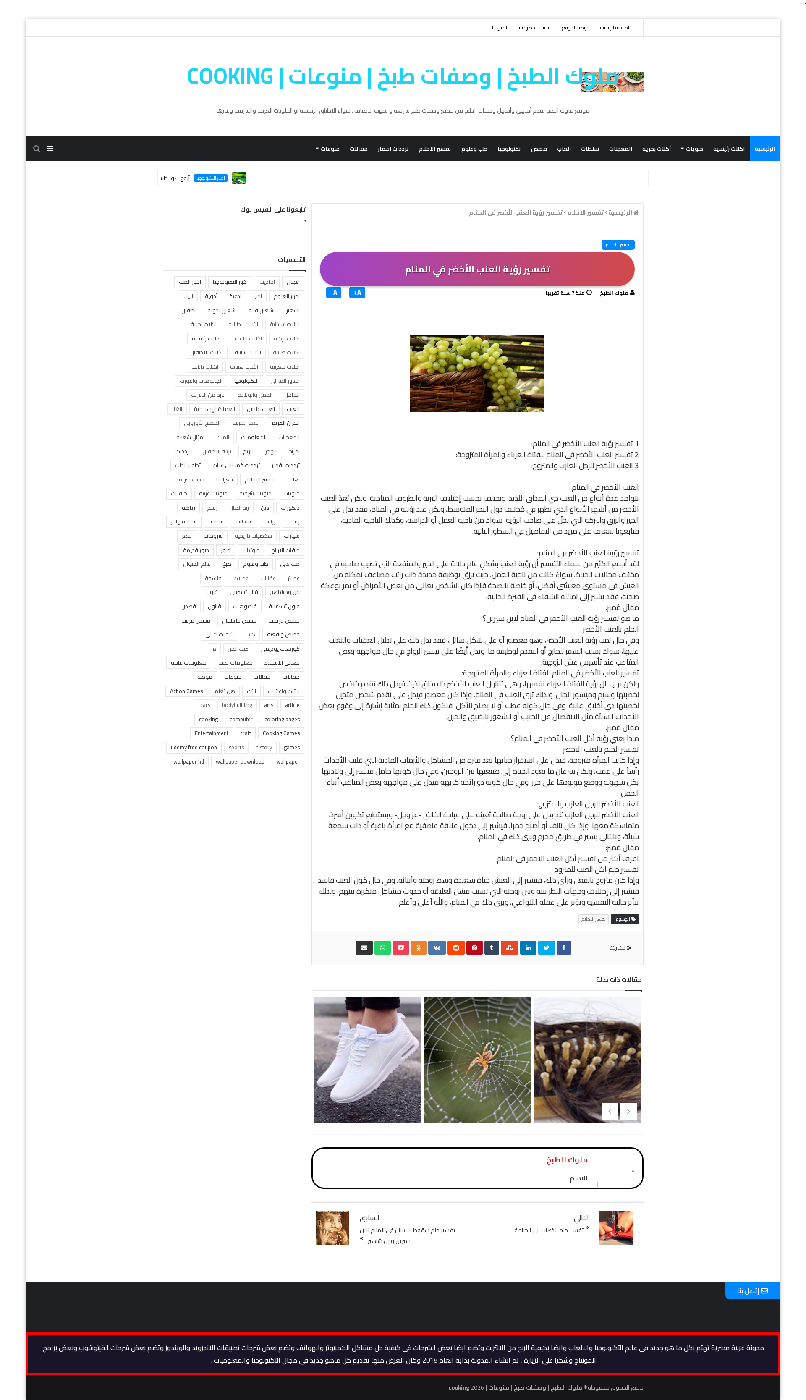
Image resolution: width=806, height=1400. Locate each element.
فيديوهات (245, 606)
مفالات (291, 677)
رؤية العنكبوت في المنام (476, 1068)
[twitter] (546, 948)
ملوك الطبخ (614, 293)
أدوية (211, 296)
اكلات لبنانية (248, 352)
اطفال (188, 310)
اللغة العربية (246, 423)
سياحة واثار (184, 521)
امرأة (294, 451)
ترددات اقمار (393, 148)
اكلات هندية (244, 366)
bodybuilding (237, 705)
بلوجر (271, 451)
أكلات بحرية (656, 148)
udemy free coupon (194, 747)
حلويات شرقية (255, 493)
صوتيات (251, 550)
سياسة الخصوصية (535, 27)
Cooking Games (281, 733)
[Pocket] (401, 948)
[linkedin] (528, 948)
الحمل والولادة (255, 395)
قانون (214, 606)
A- (333, 292)
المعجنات (620, 148)
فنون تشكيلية (284, 606)
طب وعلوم (474, 148)
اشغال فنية (262, 310)
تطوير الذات (188, 465)
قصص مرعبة (195, 620)
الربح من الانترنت (208, 395)
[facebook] (564, 948)
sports (236, 747)
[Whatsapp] (382, 948)
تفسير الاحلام (435, 148)
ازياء (188, 296)
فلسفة (213, 578)
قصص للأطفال (239, 620)
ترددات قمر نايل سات (236, 465)
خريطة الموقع (576, 27)
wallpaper (288, 761)
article (292, 705)
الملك (222, 437)
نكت (251, 691)
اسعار (293, 310)
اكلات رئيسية (729, 148)
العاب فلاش (261, 409)
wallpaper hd (188, 761)
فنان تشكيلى (244, 592)
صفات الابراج (286, 550)
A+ (357, 292)
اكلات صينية (286, 352)
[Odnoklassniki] (419, 948)
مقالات (359, 148)
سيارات (292, 536)
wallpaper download (240, 761)
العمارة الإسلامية (214, 409)
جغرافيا (224, 479)
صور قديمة (196, 550)
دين (265, 507)
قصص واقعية (283, 634)
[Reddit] (456, 948)
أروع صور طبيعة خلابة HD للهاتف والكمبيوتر (172, 178)
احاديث (267, 282)
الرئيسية (765, 148)
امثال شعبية (190, 437)
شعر (187, 536)
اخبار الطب (190, 282)
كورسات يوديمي (280, 649)
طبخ (226, 564)
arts (268, 705)
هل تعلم (225, 691)
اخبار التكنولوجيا (243, 178)
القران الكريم (286, 423)
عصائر (294, 578)
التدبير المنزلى (285, 381)
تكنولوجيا (509, 148)
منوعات (330, 148)
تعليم (293, 479)
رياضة (188, 507)
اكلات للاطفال (206, 352)
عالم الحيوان (197, 564)
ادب (257, 296)
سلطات (590, 148)
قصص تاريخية (284, 620)
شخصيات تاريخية (253, 536)
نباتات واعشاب (284, 691)
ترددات (183, 451)
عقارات (268, 578)
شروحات (213, 536)
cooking (208, 719)
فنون (212, 592)
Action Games (186, 691)
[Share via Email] (364, 948)
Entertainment (211, 733)
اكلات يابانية (204, 366)
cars (205, 705)
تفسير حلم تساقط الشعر (586, 1068)
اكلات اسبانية (285, 324)
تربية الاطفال (216, 451)
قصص (539, 148)
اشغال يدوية (222, 310)
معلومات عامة (189, 662)
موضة (204, 677)
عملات (241, 578)
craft (245, 733)
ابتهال (293, 282)
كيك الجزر (238, 649)
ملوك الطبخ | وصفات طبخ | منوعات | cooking (403, 75)
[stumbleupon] (509, 948)
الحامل (292, 395)
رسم (212, 507)
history (264, 747)
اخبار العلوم (287, 296)
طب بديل (290, 564)
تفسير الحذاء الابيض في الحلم (367, 1082)
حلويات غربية (213, 493)
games (292, 747)
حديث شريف (190, 479)
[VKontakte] (437, 948)
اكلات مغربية (285, 366)
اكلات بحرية (204, 324)
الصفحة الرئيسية (615, 27)
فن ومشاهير (285, 592)
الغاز (177, 409)
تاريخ (248, 451)
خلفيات (179, 493)
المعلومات (254, 437)
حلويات (694, 148)
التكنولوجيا (246, 381)
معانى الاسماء (282, 662)
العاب (564, 148)
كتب (250, 634)
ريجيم (293, 521)
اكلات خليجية (247, 338)
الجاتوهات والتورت (201, 381)
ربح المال (239, 507)
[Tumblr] (491, 948)
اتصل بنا (499, 27)
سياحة (216, 521)
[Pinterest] (474, 948)
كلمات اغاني (219, 634)
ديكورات (290, 507)
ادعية (235, 296)
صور (225, 550)
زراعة (269, 521)
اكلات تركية (287, 338)
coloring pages (282, 719)
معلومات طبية (235, 662)
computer (241, 719)
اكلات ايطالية (243, 324)
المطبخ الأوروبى (202, 423)
